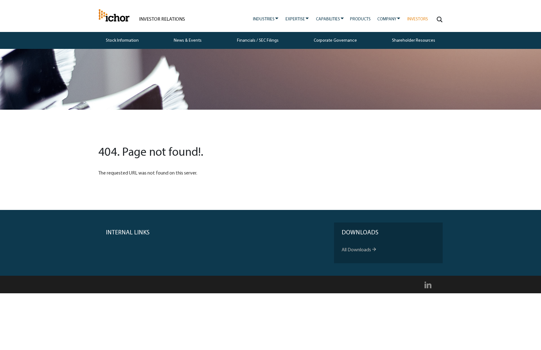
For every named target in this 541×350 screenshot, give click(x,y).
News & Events (188, 40)
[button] (438, 19)
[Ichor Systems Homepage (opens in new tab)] (114, 15)
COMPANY (389, 19)
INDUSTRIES (266, 19)
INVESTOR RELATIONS (162, 19)
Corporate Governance (335, 40)
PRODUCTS (360, 19)
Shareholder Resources (413, 40)
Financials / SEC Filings (258, 40)
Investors (417, 19)
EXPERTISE (297, 19)
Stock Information (122, 40)
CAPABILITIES (330, 19)
